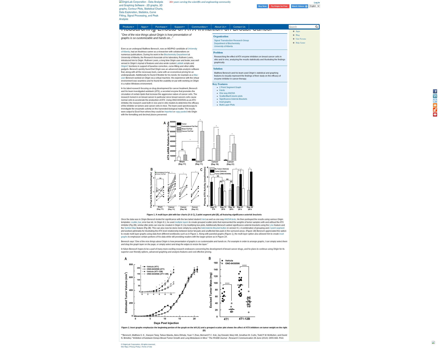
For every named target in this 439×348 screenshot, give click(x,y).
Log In (317, 3)
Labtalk (179, 63)
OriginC (124, 66)
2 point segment (276, 228)
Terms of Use (147, 347)
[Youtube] (435, 114)
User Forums (301, 39)
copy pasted (181, 112)
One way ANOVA (227, 93)
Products (127, 26)
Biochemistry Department (176, 54)
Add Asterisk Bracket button (214, 228)
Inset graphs (225, 102)
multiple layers (181, 222)
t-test (203, 219)
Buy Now (262, 6)
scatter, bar (136, 222)
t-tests (222, 90)
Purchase (160, 26)
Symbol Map (130, 228)
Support (178, 26)
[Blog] (435, 100)
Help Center (300, 43)
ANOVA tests (230, 219)
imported (168, 112)
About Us (220, 26)
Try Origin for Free (279, 6)
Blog (298, 35)
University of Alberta (223, 46)
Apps (144, 26)
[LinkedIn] (435, 96)
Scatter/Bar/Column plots (230, 96)
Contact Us (239, 26)
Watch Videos (298, 6)
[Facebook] (435, 91)
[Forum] (435, 105)
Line (272, 225)
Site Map (124, 347)
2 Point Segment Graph (230, 87)
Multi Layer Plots (227, 105)
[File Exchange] (435, 110)
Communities (199, 26)
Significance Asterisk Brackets (233, 99)
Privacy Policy (134, 347)
